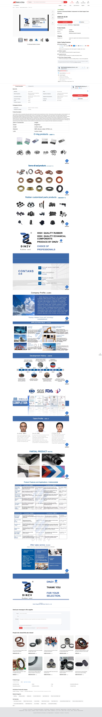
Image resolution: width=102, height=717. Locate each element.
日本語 (63, 710)
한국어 (60, 710)
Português (33, 710)
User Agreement (57, 712)
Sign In (59, 81)
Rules (88, 5)
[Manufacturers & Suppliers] (18, 2)
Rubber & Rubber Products (23, 7)
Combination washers (35, 686)
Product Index (69, 709)
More (14, 705)
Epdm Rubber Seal (46, 696)
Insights (78, 709)
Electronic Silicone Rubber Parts (78, 701)
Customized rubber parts (74, 684)
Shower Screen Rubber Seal (55, 696)
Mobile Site (74, 709)
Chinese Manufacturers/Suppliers (38, 709)
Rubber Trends (43, 703)
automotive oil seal (16, 684)
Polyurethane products (16, 686)
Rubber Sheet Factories (45, 701)
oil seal (33, 684)
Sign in (88, 2)
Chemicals (17, 7)
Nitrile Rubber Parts (29, 703)
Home (14, 7)
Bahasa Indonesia (80, 710)
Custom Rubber (36, 701)
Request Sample (76, 24)
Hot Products (25, 709)
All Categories (16, 5)
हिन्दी (65, 710)
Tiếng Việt (75, 710)
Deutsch (49, 710)
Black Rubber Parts (54, 701)
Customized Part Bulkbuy (52, 703)
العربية (57, 710)
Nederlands (53, 710)
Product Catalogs (28, 681)
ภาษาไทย (68, 710)
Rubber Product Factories (28, 701)
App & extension (76, 5)
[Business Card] (87, 90)
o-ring (52, 684)
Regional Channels (63, 709)
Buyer (65, 5)
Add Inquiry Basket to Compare (34, 44)
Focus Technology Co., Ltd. (44, 712)
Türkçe (72, 710)
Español (29, 710)
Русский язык (42, 710)
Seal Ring (15, 696)
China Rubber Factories (17, 701)
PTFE (52, 686)
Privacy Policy (67, 712)
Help (70, 5)
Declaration (62, 712)
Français (37, 710)
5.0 (76, 87)
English (26, 710)
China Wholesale (46, 709)
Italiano (46, 710)
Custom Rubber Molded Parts (18, 703)
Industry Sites (58, 709)
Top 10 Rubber (36, 703)
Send (21, 627)
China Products (30, 709)
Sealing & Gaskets (22, 696)
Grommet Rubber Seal (37, 696)
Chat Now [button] (82, 22)
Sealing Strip (29, 696)
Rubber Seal (30, 7)
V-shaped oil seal (73, 686)
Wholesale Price (52, 709)
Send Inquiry (65, 22)
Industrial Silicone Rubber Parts (65, 701)
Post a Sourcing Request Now (42, 627)
